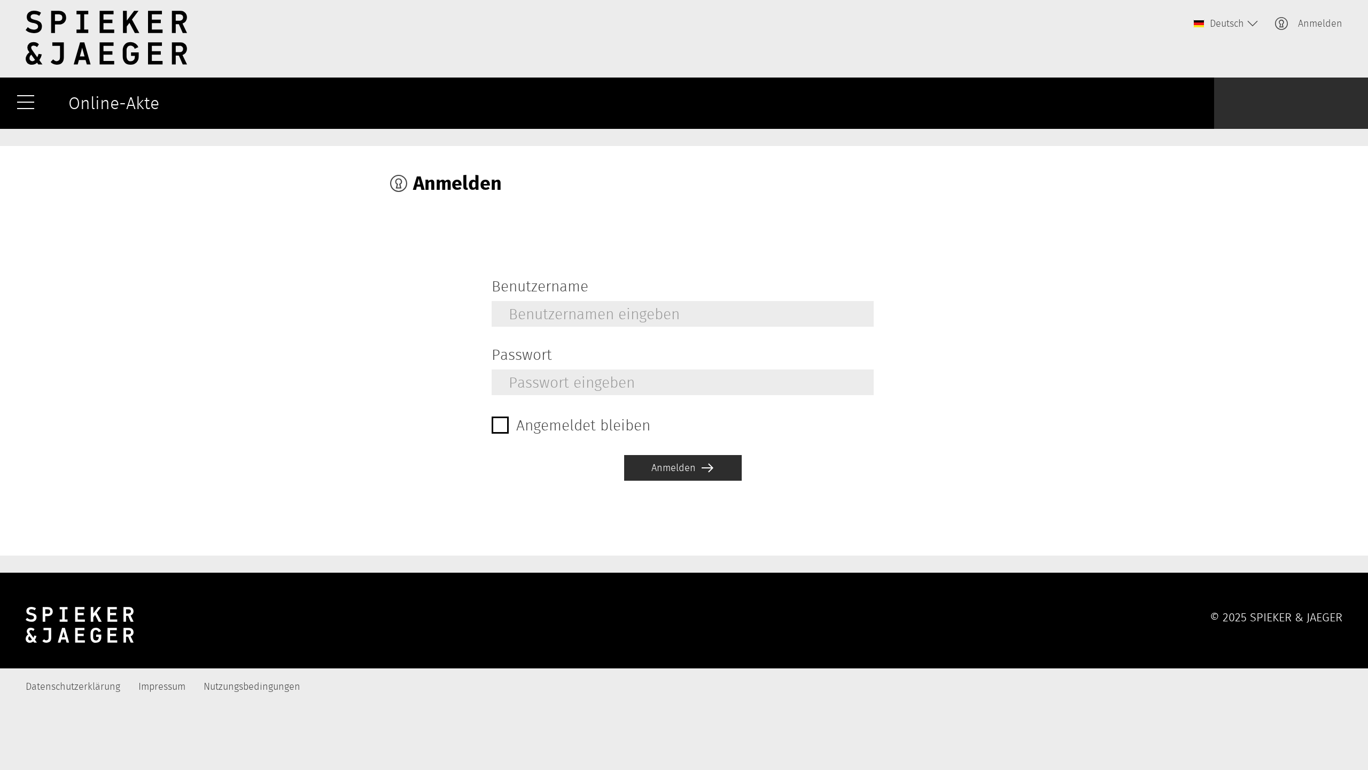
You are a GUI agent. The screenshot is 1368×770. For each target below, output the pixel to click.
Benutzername (540, 286)
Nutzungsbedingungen (252, 686)
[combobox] (1224, 23)
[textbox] (1224, 23)
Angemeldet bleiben (583, 425)
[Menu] (25, 103)
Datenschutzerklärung (73, 686)
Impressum (161, 686)
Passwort (522, 354)
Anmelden (1320, 23)
